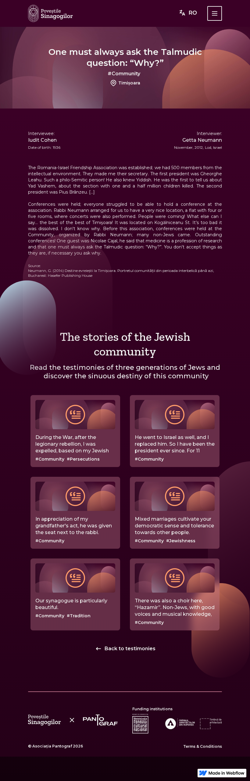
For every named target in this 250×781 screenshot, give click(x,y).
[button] (214, 13)
